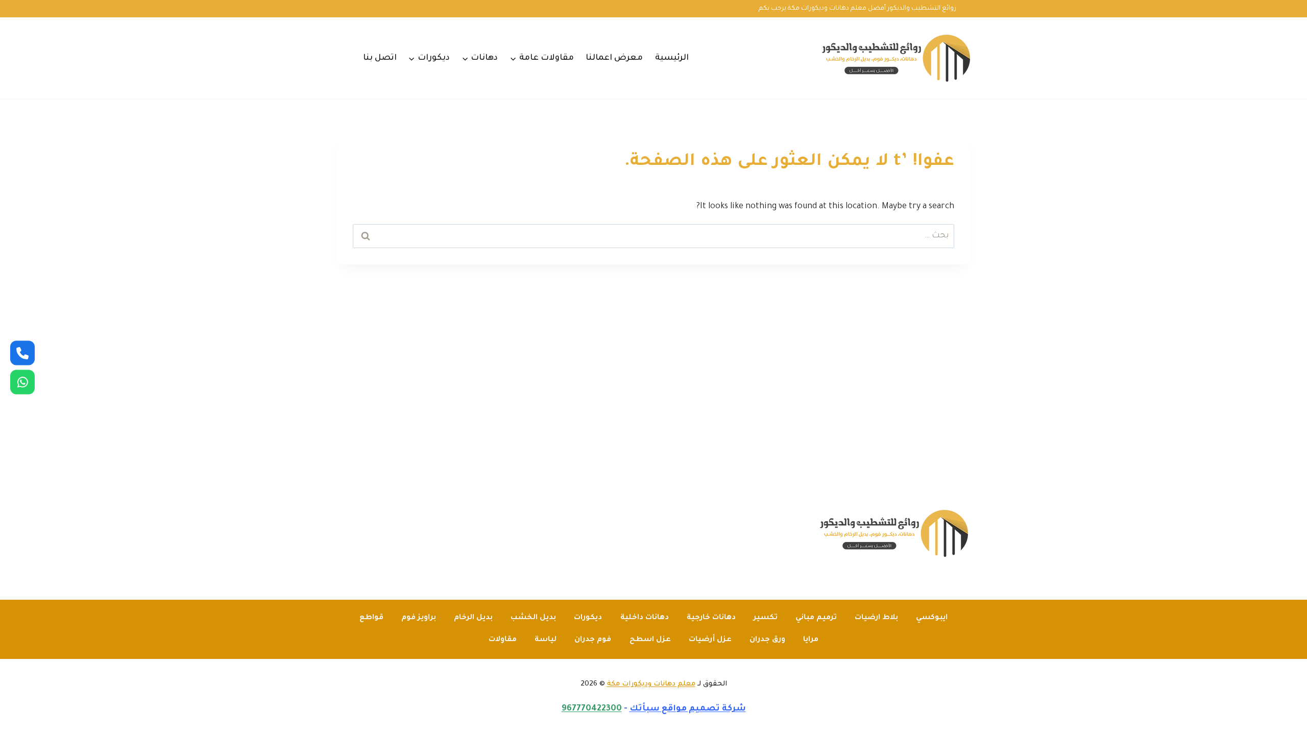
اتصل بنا (380, 58)
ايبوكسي (932, 618)
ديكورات (588, 618)
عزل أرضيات (710, 640)
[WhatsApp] (22, 382)
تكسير (766, 618)
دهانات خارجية (711, 618)
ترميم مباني (816, 618)
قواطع (371, 618)
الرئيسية (672, 58)
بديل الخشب (533, 618)
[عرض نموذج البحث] (343, 58)
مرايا (810, 640)
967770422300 (592, 709)
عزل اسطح (650, 640)
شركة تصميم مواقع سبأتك (688, 709)
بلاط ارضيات (876, 618)
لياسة (545, 640)
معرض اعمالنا (614, 58)
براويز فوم (418, 618)
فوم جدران (592, 640)
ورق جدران (767, 640)
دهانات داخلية (644, 618)
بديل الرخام (473, 618)
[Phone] (22, 353)
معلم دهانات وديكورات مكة (651, 684)
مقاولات (503, 640)
